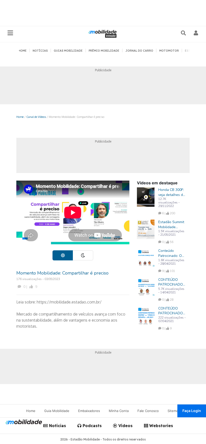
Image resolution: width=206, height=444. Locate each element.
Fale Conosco (148, 411)
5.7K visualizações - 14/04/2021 (171, 290)
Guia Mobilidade (56, 411)
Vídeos (125, 425)
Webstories (160, 425)
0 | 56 (167, 242)
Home (20, 117)
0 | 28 (167, 299)
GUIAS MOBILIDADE (68, 50)
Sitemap (174, 411)
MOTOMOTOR (169, 50)
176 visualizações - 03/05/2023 (38, 279)
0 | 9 (29, 287)
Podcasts (91, 425)
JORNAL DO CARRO (139, 50)
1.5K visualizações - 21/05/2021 (171, 232)
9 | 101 (168, 271)
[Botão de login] (196, 33)
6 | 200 (168, 213)
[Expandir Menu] (10, 33)
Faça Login (191, 410)
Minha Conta (119, 411)
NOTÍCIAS (40, 50)
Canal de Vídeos (36, 117)
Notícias (57, 425)
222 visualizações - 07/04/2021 (172, 319)
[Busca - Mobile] (184, 33)
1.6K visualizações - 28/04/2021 (171, 261)
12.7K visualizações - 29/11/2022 (169, 202)
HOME (22, 50)
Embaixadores (89, 411)
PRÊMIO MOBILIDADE (104, 50)
